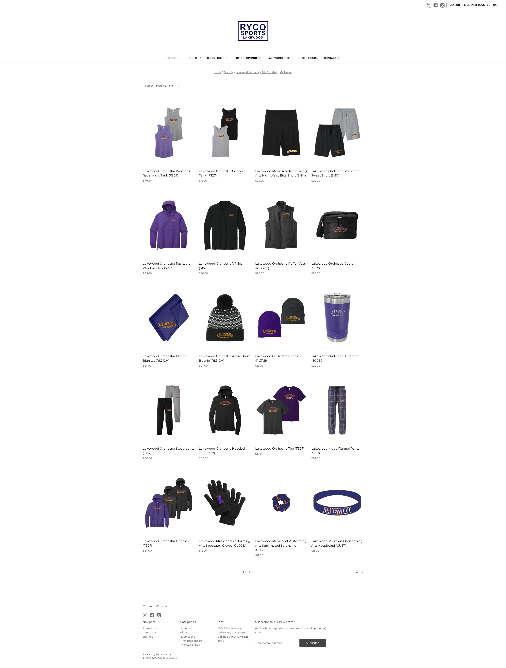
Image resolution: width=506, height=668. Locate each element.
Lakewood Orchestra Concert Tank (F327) (222, 173)
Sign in (469, 5)
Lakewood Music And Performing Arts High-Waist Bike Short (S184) (281, 173)
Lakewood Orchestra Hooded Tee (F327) (222, 451)
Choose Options (168, 139)
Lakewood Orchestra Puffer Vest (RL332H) (280, 266)
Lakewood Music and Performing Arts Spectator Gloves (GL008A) (224, 543)
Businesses (215, 58)
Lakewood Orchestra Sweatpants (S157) (168, 451)
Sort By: (149, 85)
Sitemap (148, 636)
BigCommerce (163, 654)
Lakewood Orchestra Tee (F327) (279, 448)
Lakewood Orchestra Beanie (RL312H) (277, 358)
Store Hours (308, 58)
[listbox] (169, 86)
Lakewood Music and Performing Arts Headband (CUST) (337, 543)
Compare (167, 132)
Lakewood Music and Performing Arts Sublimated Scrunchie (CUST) (280, 545)
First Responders (247, 58)
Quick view (165, 125)
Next (357, 572)
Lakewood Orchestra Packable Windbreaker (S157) (167, 266)
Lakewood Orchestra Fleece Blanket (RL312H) (165, 358)
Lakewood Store (280, 58)
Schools (172, 58)
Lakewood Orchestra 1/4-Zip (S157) (220, 266)
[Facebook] (435, 5)
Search (455, 5)
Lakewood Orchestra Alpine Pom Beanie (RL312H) (224, 358)
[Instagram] (442, 5)
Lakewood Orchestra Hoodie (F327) (165, 543)
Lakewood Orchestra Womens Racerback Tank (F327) (166, 173)
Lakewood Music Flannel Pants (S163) (335, 451)
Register (484, 5)
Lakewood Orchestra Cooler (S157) (333, 266)
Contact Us (332, 58)
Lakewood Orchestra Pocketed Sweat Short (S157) (335, 173)
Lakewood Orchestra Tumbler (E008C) (334, 358)
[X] (429, 5)
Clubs (193, 58)
